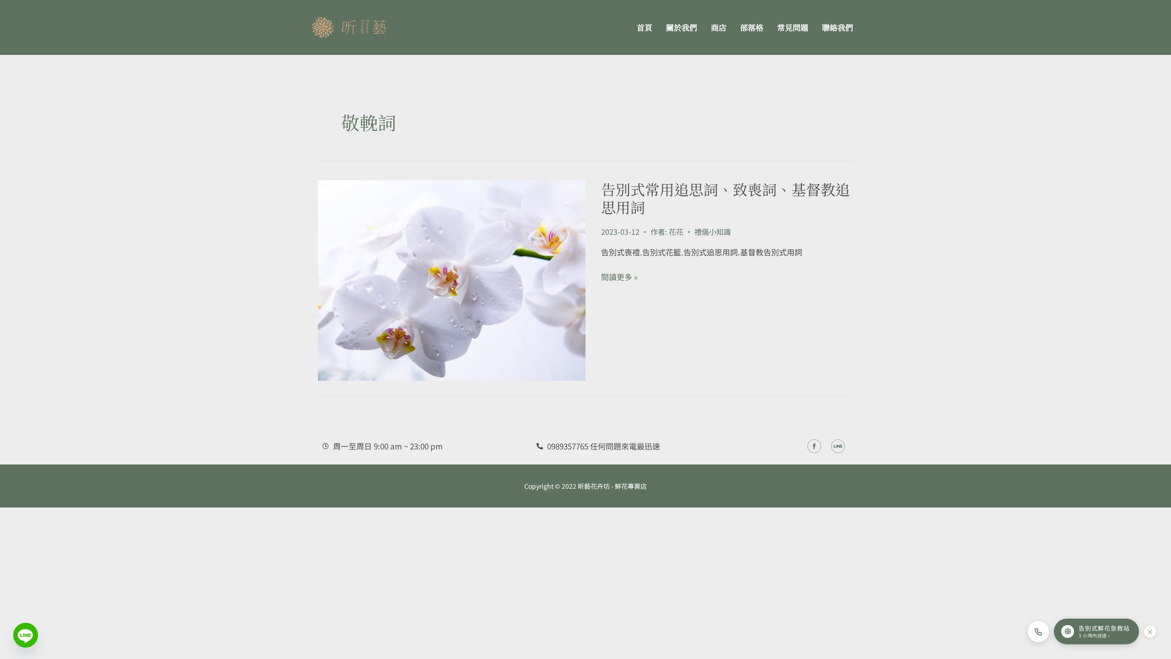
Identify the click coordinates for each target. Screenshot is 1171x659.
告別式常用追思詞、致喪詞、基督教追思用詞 (725, 197)
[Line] (25, 635)
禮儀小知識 (712, 231)
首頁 (644, 27)
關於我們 (681, 27)
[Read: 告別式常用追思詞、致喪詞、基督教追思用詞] (452, 279)
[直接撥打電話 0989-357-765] (1038, 632)
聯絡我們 (837, 27)
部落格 (751, 27)
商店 (718, 27)
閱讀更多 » (619, 276)
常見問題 (792, 27)
